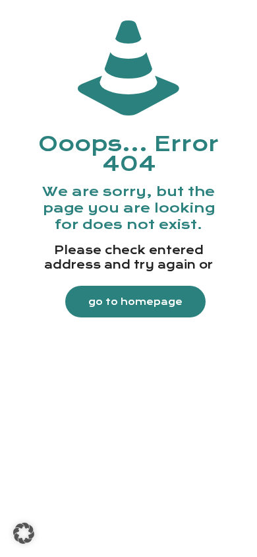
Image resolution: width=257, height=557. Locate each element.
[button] (23, 533)
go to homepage (135, 301)
